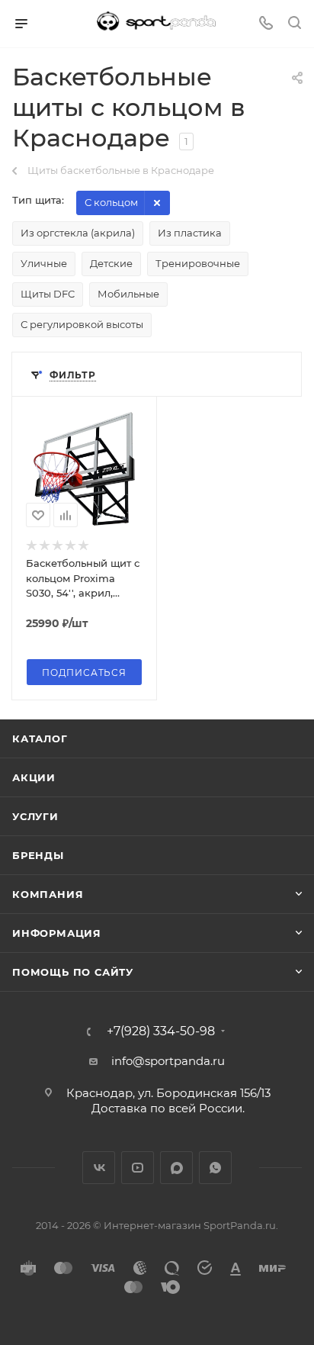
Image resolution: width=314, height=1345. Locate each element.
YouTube (137, 1167)
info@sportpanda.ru (168, 1061)
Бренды (38, 855)
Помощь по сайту (72, 972)
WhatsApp (215, 1167)
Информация (56, 933)
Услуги (35, 816)
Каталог (40, 738)
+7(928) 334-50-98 (161, 1031)
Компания (47, 894)
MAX (176, 1167)
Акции (34, 777)
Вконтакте (98, 1167)
